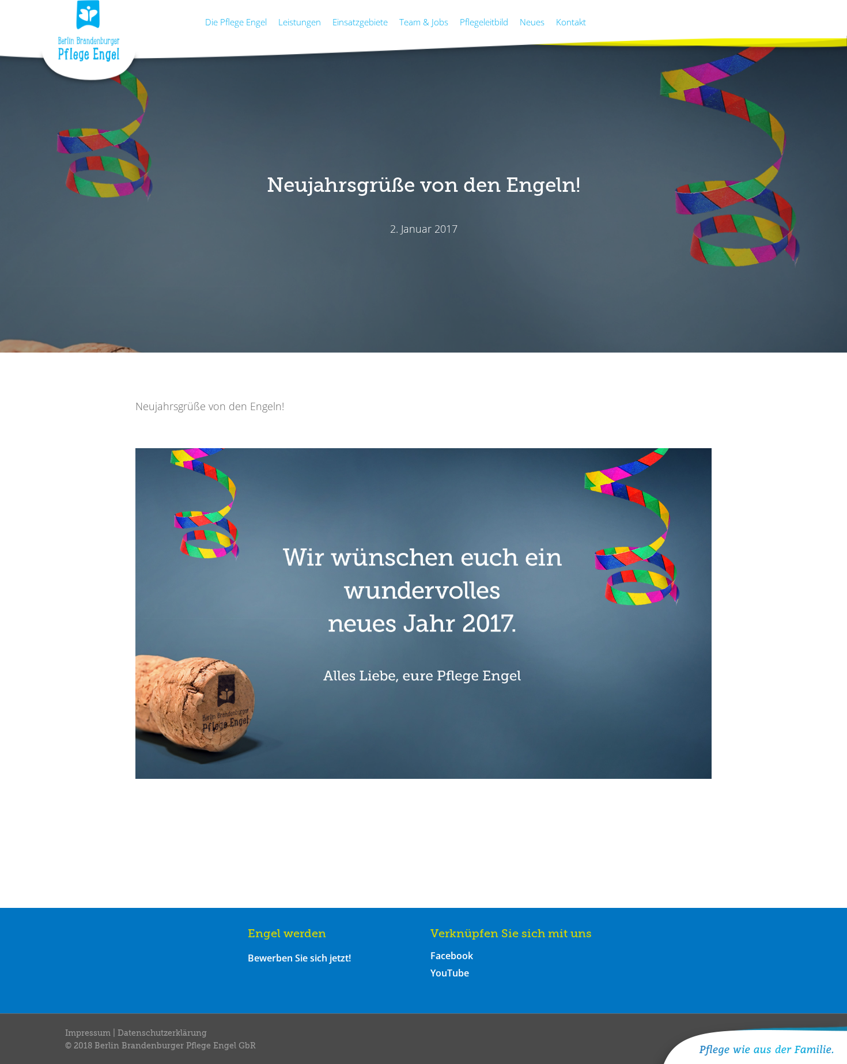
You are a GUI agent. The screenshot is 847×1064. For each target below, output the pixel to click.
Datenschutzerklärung (162, 1033)
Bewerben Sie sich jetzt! (299, 958)
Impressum (89, 1033)
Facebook (451, 955)
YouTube (449, 973)
